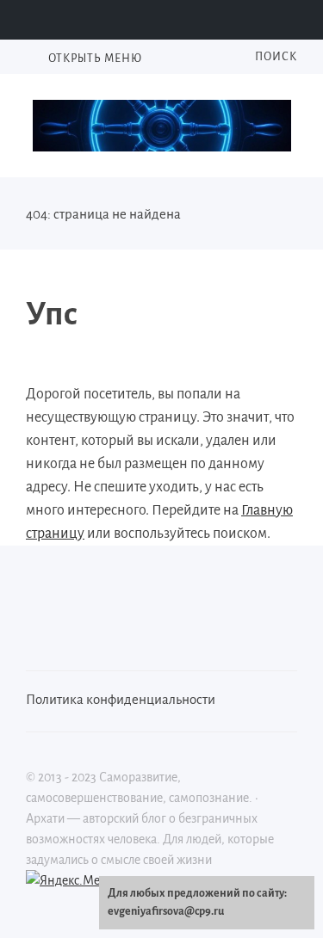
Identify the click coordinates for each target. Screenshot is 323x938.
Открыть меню (94, 58)
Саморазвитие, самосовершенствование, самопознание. (162, 125)
